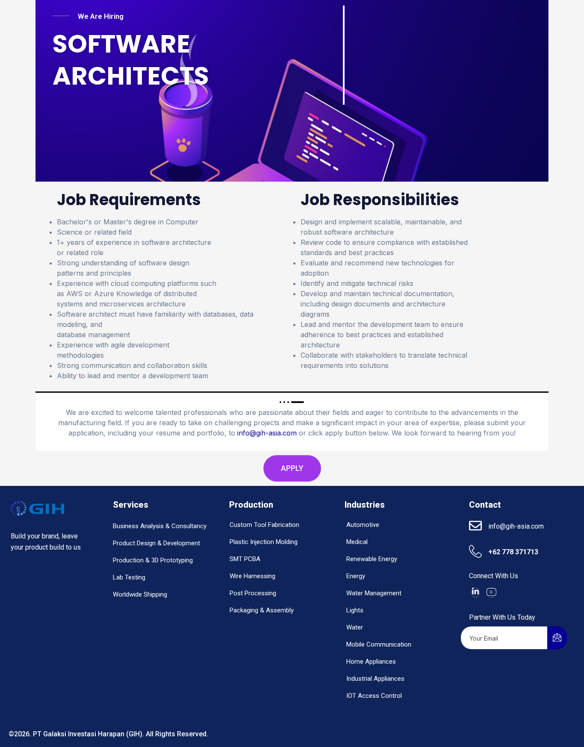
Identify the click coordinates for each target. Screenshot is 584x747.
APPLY (292, 468)
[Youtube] (491, 592)
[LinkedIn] (475, 592)
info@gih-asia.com (267, 433)
